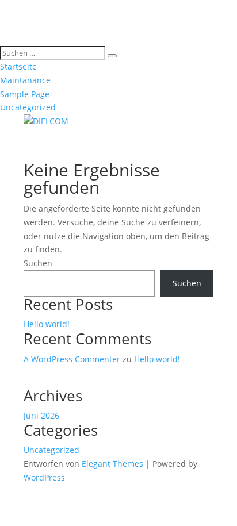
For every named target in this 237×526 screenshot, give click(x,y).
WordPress (44, 477)
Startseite (18, 66)
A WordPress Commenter (72, 359)
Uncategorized (28, 107)
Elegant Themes (112, 463)
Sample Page (24, 94)
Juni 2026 (41, 415)
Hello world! (47, 323)
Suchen (38, 263)
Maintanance (25, 80)
